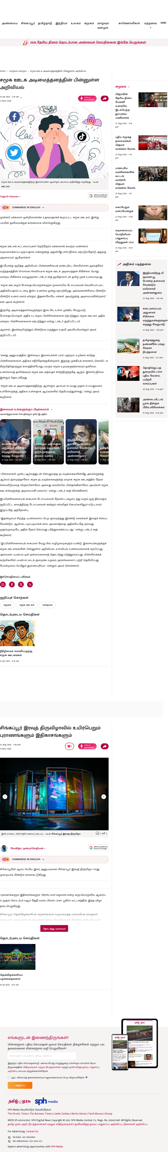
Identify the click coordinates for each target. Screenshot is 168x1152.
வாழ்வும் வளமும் (103, 25)
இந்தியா (61, 23)
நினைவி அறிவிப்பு (135, 1124)
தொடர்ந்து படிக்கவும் (54, 929)
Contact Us (32, 1131)
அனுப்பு (20, 1085)
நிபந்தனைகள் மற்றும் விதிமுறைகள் (51, 1124)
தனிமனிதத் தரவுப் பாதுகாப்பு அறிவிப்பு (98, 1124)
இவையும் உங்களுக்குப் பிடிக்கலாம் (24, 409)
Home (3, 71)
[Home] (46, 1101)
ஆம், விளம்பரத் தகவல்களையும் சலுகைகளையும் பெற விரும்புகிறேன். (49, 1077)
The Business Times (41, 1114)
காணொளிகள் (129, 23)
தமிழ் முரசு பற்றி (17, 1124)
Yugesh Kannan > (10, 196)
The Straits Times (18, 1114)
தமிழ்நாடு (45, 23)
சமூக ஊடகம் (26, 605)
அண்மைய (10, 23)
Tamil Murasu (95, 1114)
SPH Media (57, 1146)
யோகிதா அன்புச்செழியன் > (27, 848)
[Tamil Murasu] (19, 1101)
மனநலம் (47, 605)
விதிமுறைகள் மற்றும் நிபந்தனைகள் (42, 1067)
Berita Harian (79, 1114)
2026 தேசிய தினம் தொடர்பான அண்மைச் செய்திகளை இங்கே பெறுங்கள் (88, 42)
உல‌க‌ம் (76, 23)
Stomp (108, 1114)
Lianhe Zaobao (61, 1114)
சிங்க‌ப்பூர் (28, 23)
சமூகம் (89, 23)
